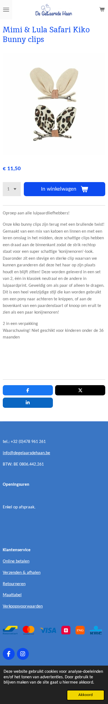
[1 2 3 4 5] (12, 189)
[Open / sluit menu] (6, 9)
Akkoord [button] (85, 695)
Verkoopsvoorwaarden (23, 606)
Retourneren (14, 584)
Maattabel (12, 595)
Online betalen (16, 561)
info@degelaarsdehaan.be (26, 453)
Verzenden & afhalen (21, 573)
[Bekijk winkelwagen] (102, 9)
